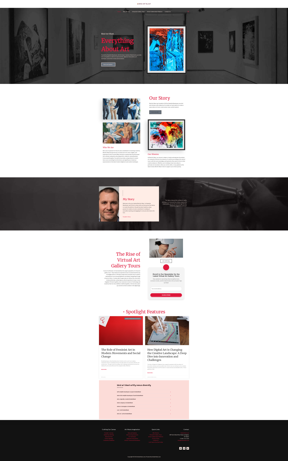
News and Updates (132, 433)
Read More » (104, 369)
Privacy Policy (155, 438)
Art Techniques (132, 436)
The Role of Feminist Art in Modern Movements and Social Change (120, 353)
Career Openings (109, 438)
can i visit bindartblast (123, 410)
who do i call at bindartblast (124, 413)
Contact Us (155, 440)
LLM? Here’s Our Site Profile (156, 442)
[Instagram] (184, 448)
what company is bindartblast (125, 402)
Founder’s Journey (108, 433)
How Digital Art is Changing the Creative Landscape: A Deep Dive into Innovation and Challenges (167, 355)
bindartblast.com (185, 433)
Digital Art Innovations (132, 438)
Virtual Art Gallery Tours (156, 434)
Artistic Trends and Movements (132, 440)
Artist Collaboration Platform (155, 436)
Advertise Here (109, 436)
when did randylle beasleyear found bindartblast (130, 395)
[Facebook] (180, 448)
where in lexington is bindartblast (126, 406)
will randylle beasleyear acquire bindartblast (129, 391)
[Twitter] (187, 448)
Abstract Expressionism (132, 434)
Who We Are (156, 433)
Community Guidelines (108, 440)
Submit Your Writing (109, 434)
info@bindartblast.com (183, 440)
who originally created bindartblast (126, 399)
